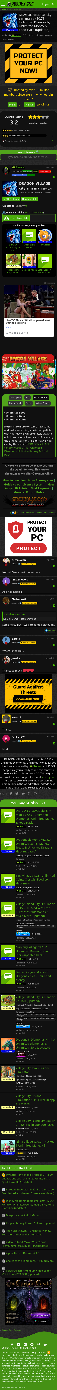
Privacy (25, 1352)
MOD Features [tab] (41, 397)
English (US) (29, 1347)
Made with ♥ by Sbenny (13, 1387)
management (48, 35)
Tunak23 (19, 1083)
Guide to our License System (24, 484)
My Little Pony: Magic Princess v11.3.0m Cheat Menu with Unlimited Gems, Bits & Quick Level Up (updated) (27, 1178)
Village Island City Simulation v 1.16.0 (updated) (35, 999)
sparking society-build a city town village (31, 1080)
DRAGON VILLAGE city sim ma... (13, 247)
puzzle (26, 1052)
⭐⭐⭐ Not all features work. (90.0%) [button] (16, 136)
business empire (40, 1005)
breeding (19, 856)
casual (18, 888)
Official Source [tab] (42, 403)
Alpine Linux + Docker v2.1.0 (22, 1253)
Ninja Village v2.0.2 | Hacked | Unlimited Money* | (35, 1143)
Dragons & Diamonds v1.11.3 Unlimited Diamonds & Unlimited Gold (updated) (35, 1043)
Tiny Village (45, 244)
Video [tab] (28, 403)
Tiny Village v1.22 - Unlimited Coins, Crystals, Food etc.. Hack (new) (35, 879)
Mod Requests (41, 488)
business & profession (24, 1005)
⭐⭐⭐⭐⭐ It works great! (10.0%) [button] (15, 130)
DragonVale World (29, 246)
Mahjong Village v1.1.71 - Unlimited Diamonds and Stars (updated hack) (33, 951)
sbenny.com (49, 777)
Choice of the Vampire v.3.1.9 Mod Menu (30, 1261)
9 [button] (52, 135)
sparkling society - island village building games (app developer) (35, 926)
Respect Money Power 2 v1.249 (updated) (30, 1223)
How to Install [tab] (15, 403)
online (46, 856)
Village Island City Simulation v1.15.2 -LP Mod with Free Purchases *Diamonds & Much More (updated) (35, 910)
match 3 (19, 1052)
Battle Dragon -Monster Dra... (45, 271)
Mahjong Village (29, 269)
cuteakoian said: (13, 614)
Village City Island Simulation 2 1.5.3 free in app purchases (35, 1122)
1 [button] (52, 130)
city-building (27, 920)
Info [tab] (27, 397)
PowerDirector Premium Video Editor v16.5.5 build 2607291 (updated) (26, 1272)
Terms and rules (10, 1352)
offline (4, 39)
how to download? (33, 212)
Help (34, 1352)
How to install (29, 199)
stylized (19, 931)
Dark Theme (11, 1347)
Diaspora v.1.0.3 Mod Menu (22, 1215)
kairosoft (19, 1150)
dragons (41, 35)
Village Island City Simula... (13, 271)
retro (26, 1150)
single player (30, 923)
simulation (10, 39)
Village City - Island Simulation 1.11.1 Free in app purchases (35, 1100)
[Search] (53, 4)
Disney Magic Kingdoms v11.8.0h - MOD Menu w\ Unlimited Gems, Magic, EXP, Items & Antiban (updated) (28, 1204)
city (17, 1009)
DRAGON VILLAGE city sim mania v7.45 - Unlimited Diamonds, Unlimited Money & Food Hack (27, 449)
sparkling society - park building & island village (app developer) (35, 1019)
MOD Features (11, 199)
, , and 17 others (36, 512)
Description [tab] (15, 397)
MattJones (20, 1107)
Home (42, 1352)
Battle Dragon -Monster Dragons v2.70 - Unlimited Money (33, 976)
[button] (3, 4)
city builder (20, 1076)
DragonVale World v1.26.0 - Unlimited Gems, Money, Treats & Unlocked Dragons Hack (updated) (34, 845)
